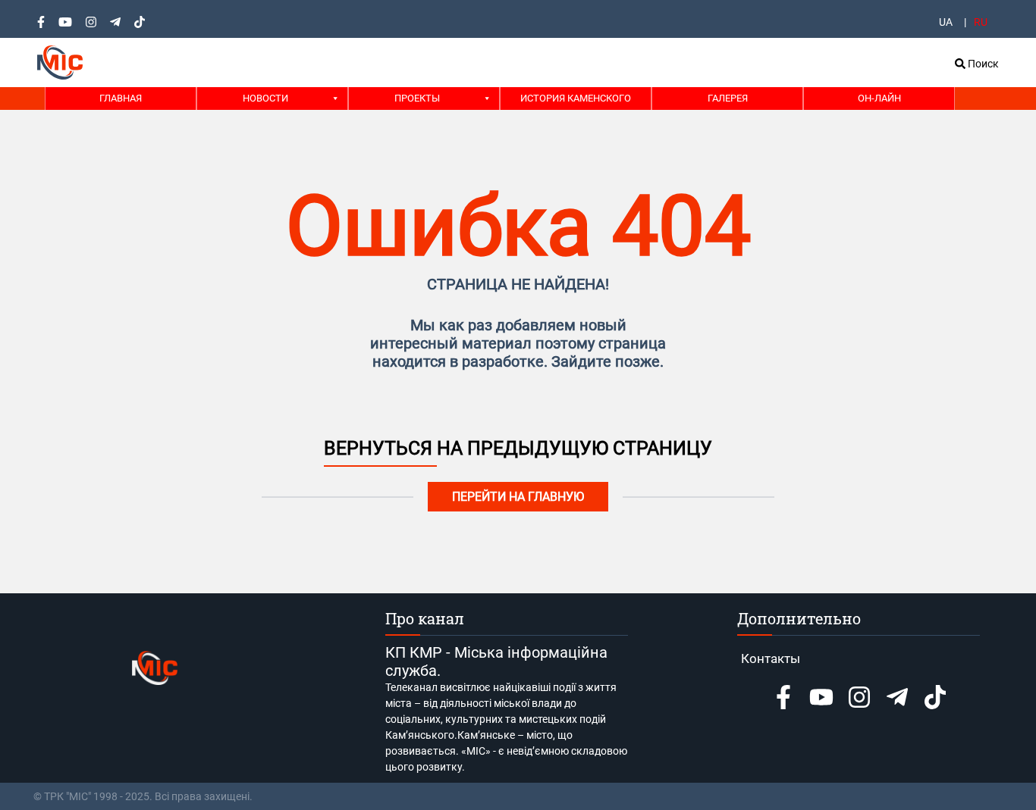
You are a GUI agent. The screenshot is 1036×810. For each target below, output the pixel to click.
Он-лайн (879, 98)
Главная (120, 98)
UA (946, 22)
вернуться (380, 448)
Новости (265, 98)
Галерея (728, 98)
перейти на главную (518, 496)
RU (980, 22)
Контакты (770, 658)
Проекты (417, 98)
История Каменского (575, 98)
